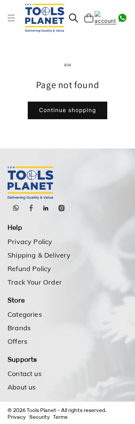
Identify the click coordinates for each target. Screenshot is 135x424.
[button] (11, 18)
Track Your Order (35, 282)
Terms (60, 417)
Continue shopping (67, 110)
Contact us (25, 373)
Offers (17, 341)
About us (22, 387)
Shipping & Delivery (39, 255)
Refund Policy (29, 268)
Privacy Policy (30, 241)
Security (39, 417)
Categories (25, 314)
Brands (19, 328)
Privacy (17, 417)
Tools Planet (41, 410)
